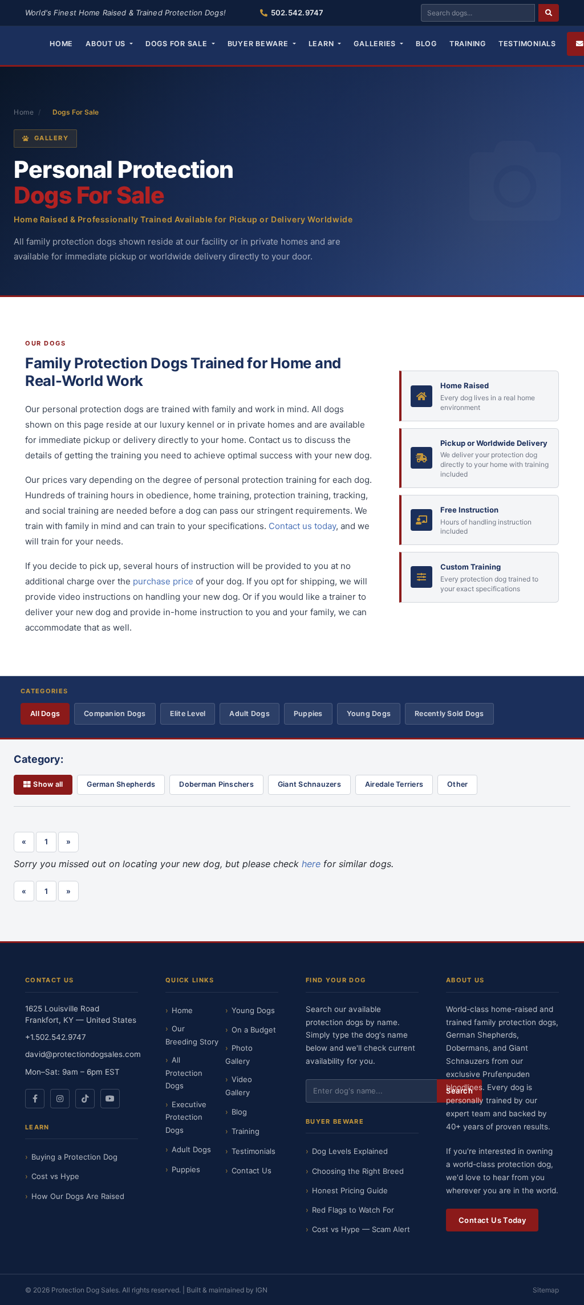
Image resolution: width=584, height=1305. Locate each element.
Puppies (308, 713)
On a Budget (254, 1029)
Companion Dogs (115, 713)
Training (467, 43)
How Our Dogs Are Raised (77, 1196)
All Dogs (45, 713)
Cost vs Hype (55, 1176)
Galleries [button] (376, 43)
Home (61, 43)
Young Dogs (369, 713)
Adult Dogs (249, 713)
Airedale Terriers (394, 784)
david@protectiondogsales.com (83, 1054)
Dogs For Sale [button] (177, 43)
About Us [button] (107, 43)
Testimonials (527, 43)
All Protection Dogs (183, 1073)
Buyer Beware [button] (259, 43)
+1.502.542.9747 (55, 1037)
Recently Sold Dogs (449, 713)
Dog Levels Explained (350, 1151)
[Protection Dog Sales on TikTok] (85, 1098)
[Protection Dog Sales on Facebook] (34, 1098)
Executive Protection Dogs (185, 1117)
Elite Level (188, 713)
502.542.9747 (297, 12)
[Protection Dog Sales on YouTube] (110, 1098)
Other (457, 784)
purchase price (163, 581)
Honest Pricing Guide (350, 1190)
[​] (548, 13)
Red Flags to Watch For (353, 1209)
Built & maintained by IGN (226, 1290)
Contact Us (251, 1170)
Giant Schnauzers (309, 784)
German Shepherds (121, 784)
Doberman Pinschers (216, 784)
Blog (426, 43)
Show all (48, 784)
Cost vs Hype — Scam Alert (361, 1229)
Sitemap (546, 1290)
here (311, 863)
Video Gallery (238, 1086)
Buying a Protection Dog (74, 1156)
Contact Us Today (492, 1220)
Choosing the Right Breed (358, 1171)
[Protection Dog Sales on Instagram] (60, 1098)
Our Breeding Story (191, 1035)
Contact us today (302, 526)
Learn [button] (322, 43)
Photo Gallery (239, 1054)
